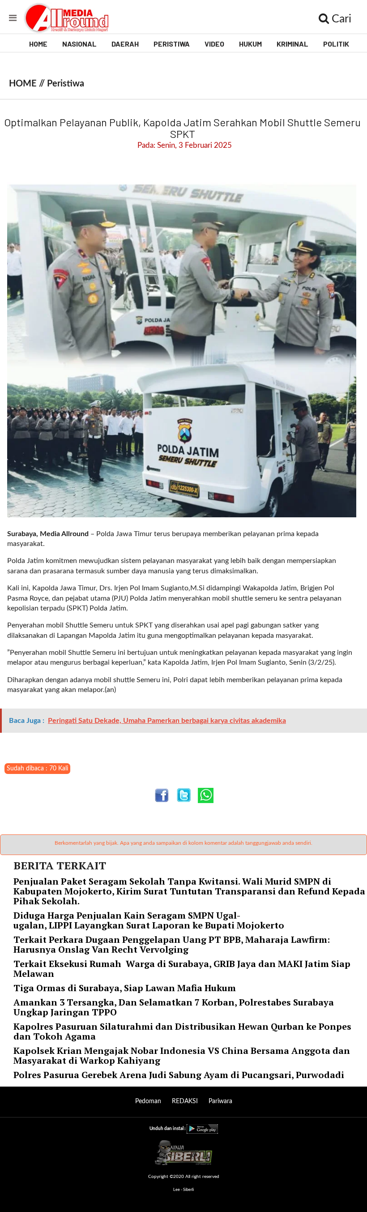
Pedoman (148, 1101)
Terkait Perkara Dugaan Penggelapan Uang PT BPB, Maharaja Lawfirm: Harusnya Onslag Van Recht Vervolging (171, 944)
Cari (340, 19)
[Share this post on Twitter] (184, 795)
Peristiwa (65, 83)
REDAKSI (185, 1101)
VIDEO (214, 43)
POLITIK (336, 43)
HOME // (28, 83)
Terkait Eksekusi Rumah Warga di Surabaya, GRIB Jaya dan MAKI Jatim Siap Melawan (181, 969)
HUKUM (250, 43)
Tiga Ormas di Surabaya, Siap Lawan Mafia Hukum (124, 988)
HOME (38, 43)
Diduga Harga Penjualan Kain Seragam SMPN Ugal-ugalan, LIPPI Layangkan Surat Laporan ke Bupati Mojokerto (149, 920)
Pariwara (220, 1101)
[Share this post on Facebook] (162, 795)
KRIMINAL (292, 43)
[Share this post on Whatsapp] (206, 795)
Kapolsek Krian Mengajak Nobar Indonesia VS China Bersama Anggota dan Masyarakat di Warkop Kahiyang (181, 1055)
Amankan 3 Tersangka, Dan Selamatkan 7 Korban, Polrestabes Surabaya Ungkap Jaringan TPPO (173, 1007)
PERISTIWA (172, 43)
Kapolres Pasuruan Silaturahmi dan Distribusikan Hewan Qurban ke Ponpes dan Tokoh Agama (182, 1031)
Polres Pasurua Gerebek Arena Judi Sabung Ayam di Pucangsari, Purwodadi (178, 1075)
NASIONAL (79, 43)
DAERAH (125, 43)
